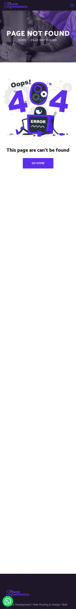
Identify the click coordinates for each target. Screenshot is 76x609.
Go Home (38, 163)
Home (22, 40)
